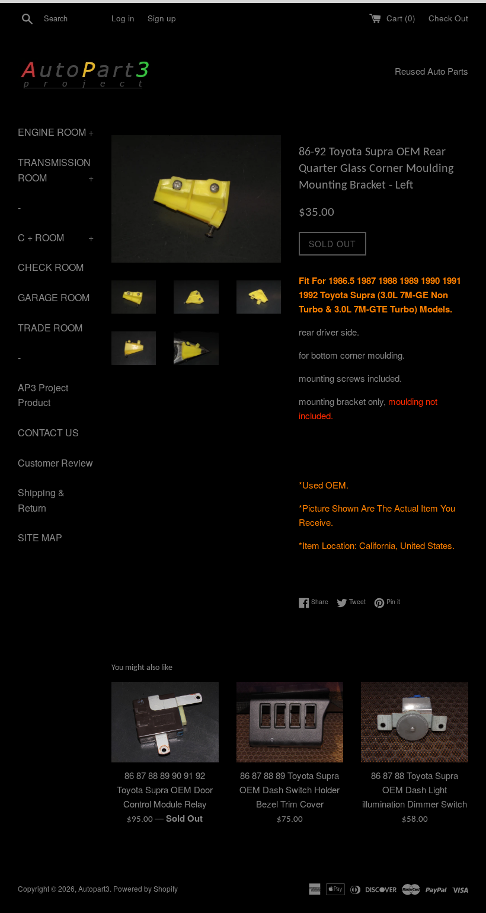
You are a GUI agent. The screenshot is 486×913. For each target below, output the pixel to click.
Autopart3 (94, 888)
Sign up (162, 18)
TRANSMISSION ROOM (56, 169)
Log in (123, 18)
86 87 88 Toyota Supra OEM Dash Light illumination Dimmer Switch (414, 789)
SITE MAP (40, 537)
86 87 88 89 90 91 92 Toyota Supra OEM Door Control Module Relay (165, 789)
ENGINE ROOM (56, 132)
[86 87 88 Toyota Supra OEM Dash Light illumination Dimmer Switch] (414, 722)
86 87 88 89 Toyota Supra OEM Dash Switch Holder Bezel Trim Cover (289, 789)
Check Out (448, 18)
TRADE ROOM (50, 327)
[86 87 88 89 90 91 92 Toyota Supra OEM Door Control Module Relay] (165, 722)
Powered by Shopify (145, 888)
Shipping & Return (41, 500)
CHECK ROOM (51, 267)
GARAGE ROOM (53, 297)
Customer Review (55, 463)
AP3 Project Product (43, 395)
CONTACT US (48, 432)
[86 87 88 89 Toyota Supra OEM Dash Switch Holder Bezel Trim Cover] (290, 722)
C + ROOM (56, 237)
